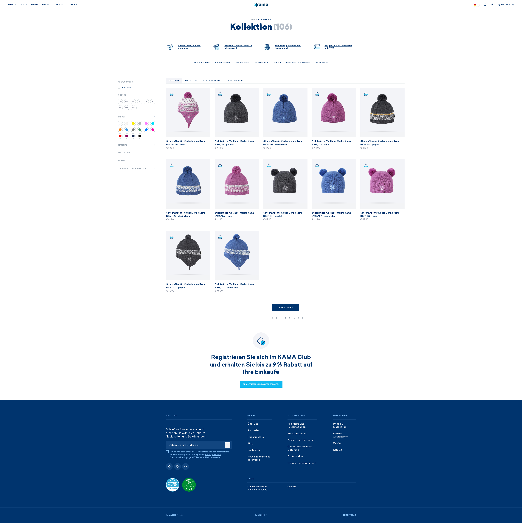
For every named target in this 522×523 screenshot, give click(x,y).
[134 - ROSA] (146, 123)
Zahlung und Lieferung (301, 440)
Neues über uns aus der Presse (258, 458)
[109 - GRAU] (139, 123)
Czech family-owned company (189, 46)
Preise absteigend (234, 81)
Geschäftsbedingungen (302, 463)
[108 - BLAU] (133, 136)
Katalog (337, 449)
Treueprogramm (297, 433)
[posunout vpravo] (356, 62)
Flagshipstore (255, 436)
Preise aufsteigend (211, 81)
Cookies (292, 486)
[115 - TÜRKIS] (152, 123)
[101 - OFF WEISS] (126, 123)
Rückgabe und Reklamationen (297, 425)
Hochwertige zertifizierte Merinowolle (238, 46)
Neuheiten (253, 449)
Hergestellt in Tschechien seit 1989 (338, 46)
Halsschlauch (261, 62)
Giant (353, 515)
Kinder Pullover (202, 62)
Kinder (34, 5)
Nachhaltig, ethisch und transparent (288, 46)
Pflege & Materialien (340, 425)
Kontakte (253, 430)
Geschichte (61, 5)
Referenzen (174, 81)
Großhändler (295, 456)
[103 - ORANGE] (120, 129)
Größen (337, 443)
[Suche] (485, 4)
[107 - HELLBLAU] (126, 129)
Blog (250, 443)
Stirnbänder (322, 62)
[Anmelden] (492, 4)
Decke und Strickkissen (298, 62)
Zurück (268, 318)
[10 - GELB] (133, 123)
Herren (12, 5)
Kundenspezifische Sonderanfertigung (257, 488)
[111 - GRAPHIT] (133, 129)
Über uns (252, 423)
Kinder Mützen (223, 62)
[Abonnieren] (227, 445)
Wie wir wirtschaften (340, 435)
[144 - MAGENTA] (126, 136)
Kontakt (46, 5)
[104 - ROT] (120, 136)
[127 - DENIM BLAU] (146, 129)
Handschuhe (242, 62)
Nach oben (260, 515)
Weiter (303, 318)
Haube (277, 62)
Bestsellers (191, 81)
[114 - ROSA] (152, 129)
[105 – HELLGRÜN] (139, 129)
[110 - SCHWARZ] (139, 136)
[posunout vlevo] (166, 62)
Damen (23, 5)
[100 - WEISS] (120, 123)
